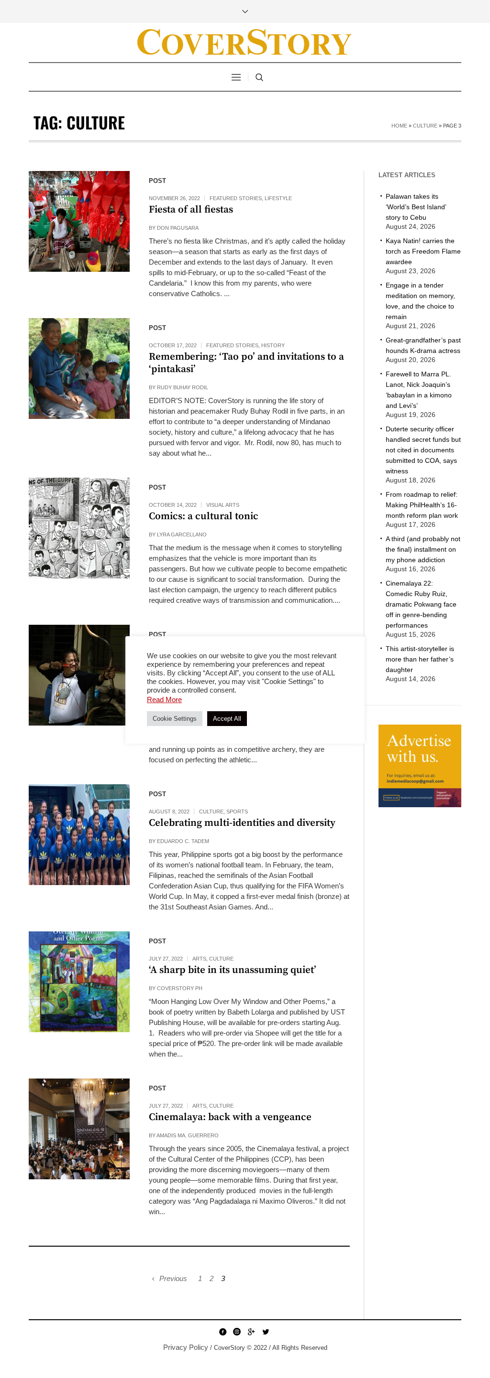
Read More (164, 699)
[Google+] (251, 1331)
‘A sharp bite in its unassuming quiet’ (232, 970)
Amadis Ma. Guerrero (187, 1135)
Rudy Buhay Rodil (182, 387)
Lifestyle (278, 198)
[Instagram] (237, 1331)
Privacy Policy (185, 1347)
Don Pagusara (178, 228)
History (273, 345)
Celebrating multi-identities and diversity (242, 823)
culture (425, 125)
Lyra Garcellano (182, 534)
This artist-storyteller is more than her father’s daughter (420, 659)
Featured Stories (236, 198)
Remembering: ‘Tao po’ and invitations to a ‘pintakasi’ (246, 363)
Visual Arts (222, 505)
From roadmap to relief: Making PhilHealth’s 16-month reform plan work (422, 505)
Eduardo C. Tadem (183, 841)
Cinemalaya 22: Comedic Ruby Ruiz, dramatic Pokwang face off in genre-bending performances (421, 604)
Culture (211, 811)
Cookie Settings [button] (175, 718)
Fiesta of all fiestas (191, 209)
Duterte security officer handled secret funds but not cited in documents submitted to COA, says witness (423, 450)
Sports (237, 811)
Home (399, 125)
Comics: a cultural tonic (203, 516)
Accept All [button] (227, 718)
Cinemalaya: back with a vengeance (230, 1117)
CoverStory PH (179, 988)
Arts (199, 958)
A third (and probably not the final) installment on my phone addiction (423, 549)
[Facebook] (222, 1331)
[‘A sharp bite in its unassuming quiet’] (79, 981)
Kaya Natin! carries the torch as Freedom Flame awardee (423, 251)
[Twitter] (265, 1331)
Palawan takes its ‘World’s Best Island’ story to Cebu (416, 206)
